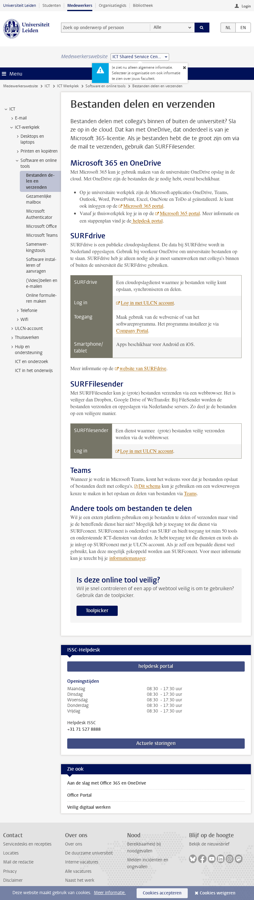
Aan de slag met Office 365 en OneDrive (106, 783)
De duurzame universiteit (89, 853)
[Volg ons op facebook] (202, 859)
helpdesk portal (147, 220)
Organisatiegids (112, 5)
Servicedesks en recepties (27, 844)
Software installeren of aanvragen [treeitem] (41, 266)
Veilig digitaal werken (89, 807)
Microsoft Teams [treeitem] (42, 235)
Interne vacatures (81, 862)
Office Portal (79, 795)
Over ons (73, 844)
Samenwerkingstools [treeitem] (37, 247)
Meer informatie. (110, 893)
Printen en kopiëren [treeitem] (39, 151)
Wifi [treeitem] (24, 319)
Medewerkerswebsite (20, 86)
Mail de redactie (18, 862)
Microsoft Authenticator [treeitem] (39, 214)
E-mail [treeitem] (21, 118)
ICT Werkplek (68, 86)
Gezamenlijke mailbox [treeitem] (38, 199)
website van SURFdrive (143, 368)
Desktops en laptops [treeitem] (32, 139)
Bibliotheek (143, 5)
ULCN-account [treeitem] (29, 328)
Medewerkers (79, 5)
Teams (190, 493)
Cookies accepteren (162, 893)
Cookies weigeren (217, 893)
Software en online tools (105, 86)
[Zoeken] (202, 27)
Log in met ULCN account (147, 302)
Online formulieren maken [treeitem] (41, 298)
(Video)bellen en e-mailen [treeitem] (41, 283)
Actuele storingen (156, 743)
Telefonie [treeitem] (28, 311)
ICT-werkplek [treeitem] (27, 127)
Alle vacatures (78, 871)
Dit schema (149, 485)
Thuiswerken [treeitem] (27, 337)
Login (246, 6)
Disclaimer (13, 880)
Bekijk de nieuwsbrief (209, 844)
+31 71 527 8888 (84, 729)
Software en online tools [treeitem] (38, 163)
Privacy (10, 871)
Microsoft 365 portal (143, 205)
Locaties (11, 853)
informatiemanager (127, 558)
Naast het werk (79, 880)
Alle (157, 27)
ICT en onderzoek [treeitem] (31, 362)
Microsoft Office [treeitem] (41, 226)
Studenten (51, 5)
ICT (47, 86)
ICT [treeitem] (12, 109)
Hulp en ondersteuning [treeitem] (28, 350)
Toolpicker (97, 610)
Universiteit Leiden (19, 5)
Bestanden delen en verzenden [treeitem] (40, 181)
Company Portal (132, 330)
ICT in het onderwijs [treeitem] (34, 371)
